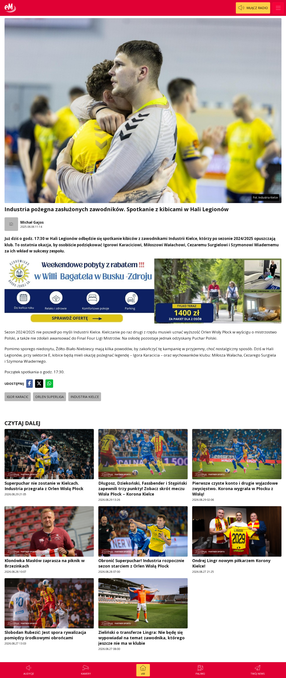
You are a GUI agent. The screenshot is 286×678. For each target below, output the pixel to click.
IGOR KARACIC (17, 397)
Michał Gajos (32, 222)
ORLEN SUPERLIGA (49, 397)
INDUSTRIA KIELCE (85, 397)
